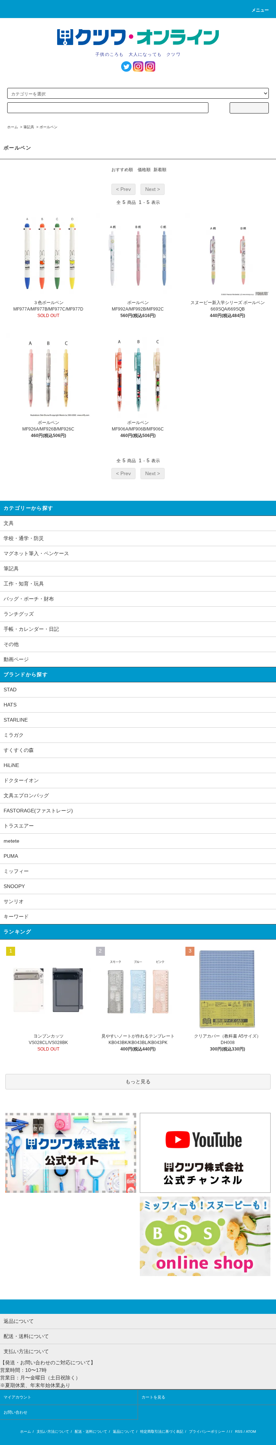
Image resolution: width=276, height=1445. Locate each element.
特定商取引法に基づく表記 (161, 1431)
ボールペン (49, 127)
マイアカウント (17, 1397)
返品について (123, 1431)
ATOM (251, 1431)
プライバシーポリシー (207, 1431)
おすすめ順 (122, 169)
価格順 (144, 169)
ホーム (12, 127)
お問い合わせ (15, 1412)
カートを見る (153, 1397)
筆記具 (28, 127)
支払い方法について (53, 1431)
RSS (239, 1431)
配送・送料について (91, 1431)
